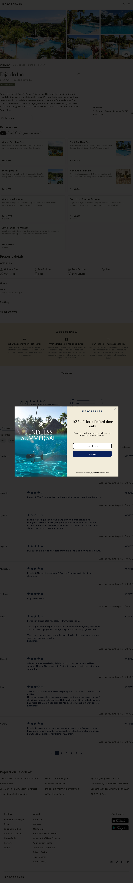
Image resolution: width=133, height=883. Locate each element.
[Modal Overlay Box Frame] (66, 441)
